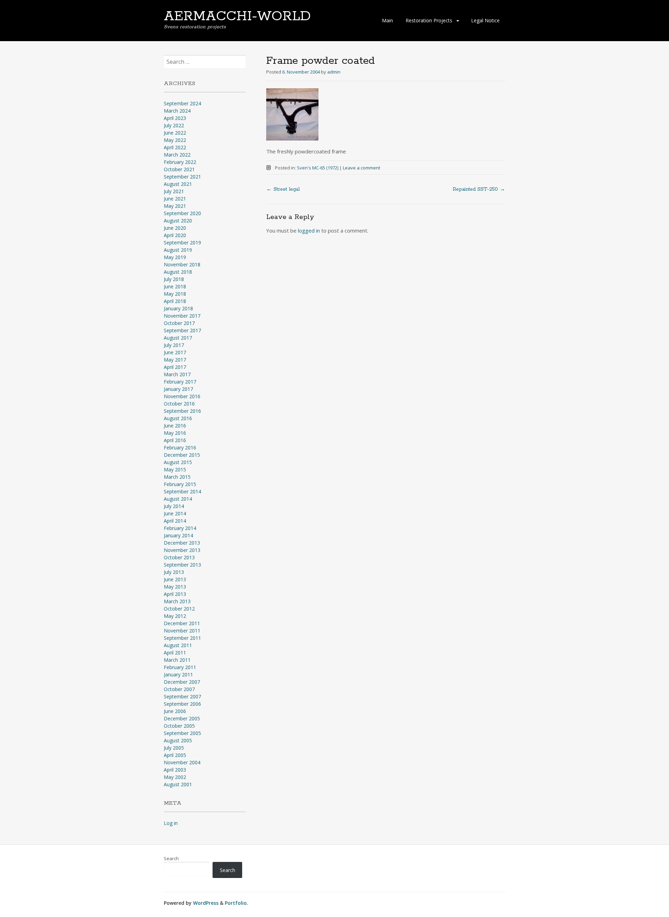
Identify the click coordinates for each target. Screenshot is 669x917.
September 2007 (182, 696)
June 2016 (175, 425)
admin (333, 72)
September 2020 (182, 213)
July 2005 (174, 747)
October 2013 (179, 557)
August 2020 (178, 220)
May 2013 (175, 586)
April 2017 (175, 367)
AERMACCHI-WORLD (237, 16)
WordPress (205, 903)
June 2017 (175, 352)
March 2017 (177, 374)
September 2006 (182, 703)
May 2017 (175, 359)
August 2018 (178, 271)
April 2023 (175, 118)
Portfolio (236, 903)
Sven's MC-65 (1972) (317, 168)
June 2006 (175, 711)
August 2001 (178, 784)
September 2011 (182, 638)
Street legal (283, 189)
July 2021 (174, 191)
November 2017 (182, 315)
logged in (309, 230)
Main (387, 20)
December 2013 (182, 542)
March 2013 (177, 601)
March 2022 (177, 154)
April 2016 (175, 440)
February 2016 (180, 447)
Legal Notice (485, 20)
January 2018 (178, 308)
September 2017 (182, 330)
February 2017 (180, 381)
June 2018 (175, 286)
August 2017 (178, 337)
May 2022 (175, 140)
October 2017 (179, 323)
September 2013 (182, 564)
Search (171, 858)
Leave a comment (361, 168)
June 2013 (175, 579)
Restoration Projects (429, 20)
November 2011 (182, 630)
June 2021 (175, 198)
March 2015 (177, 476)
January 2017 (178, 389)
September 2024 (182, 103)
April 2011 (175, 652)
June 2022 (175, 132)
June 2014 (175, 513)
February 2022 (180, 162)
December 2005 (182, 718)
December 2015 (182, 455)
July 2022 (174, 125)
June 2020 (175, 228)
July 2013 (174, 572)
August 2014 (178, 498)
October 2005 (179, 725)
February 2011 (180, 667)
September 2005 (182, 733)
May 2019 (175, 257)
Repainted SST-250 (479, 189)
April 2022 (175, 147)
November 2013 (182, 550)
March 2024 (177, 110)
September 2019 (182, 242)
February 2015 (180, 484)
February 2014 (180, 528)
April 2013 (175, 594)
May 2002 (175, 777)
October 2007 (179, 689)
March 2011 (177, 660)
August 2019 (178, 250)
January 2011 (178, 674)
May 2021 (175, 206)
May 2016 (175, 433)
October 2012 (179, 608)
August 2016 (178, 418)
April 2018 (175, 301)
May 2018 (175, 293)
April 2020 (175, 235)
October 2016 (179, 403)
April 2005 (175, 755)
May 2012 (175, 616)
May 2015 (175, 469)
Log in (171, 823)
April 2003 (175, 769)
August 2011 (178, 645)
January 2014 (178, 535)
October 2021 (179, 169)
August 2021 (178, 184)
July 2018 (174, 279)
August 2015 (178, 462)
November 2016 (182, 396)
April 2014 (175, 520)
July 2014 (174, 506)
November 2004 (182, 762)
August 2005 (178, 740)
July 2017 (174, 345)
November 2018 (182, 264)
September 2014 (182, 491)
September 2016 (182, 411)
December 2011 (182, 623)
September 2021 (182, 176)
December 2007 (182, 682)
